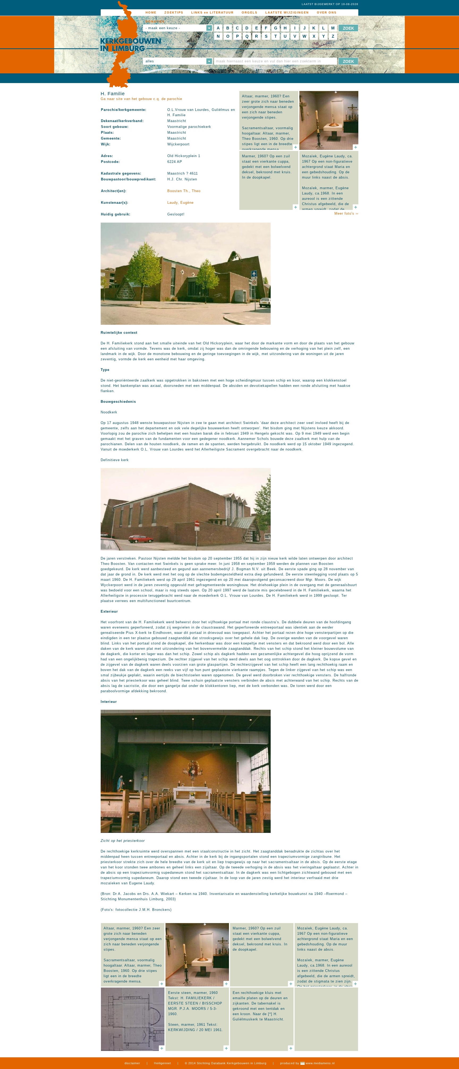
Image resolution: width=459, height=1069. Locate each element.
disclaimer (132, 1063)
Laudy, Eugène (180, 203)
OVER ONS (327, 12)
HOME (151, 12)
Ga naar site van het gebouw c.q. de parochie (141, 99)
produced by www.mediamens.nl (307, 1063)
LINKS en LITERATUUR (212, 12)
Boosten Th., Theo (184, 191)
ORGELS (249, 12)
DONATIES (155, 21)
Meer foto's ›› (346, 213)
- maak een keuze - (163, 28)
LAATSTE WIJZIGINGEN (287, 12)
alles (150, 61)
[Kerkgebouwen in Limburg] (130, 44)
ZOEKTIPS (173, 12)
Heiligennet (162, 1063)
